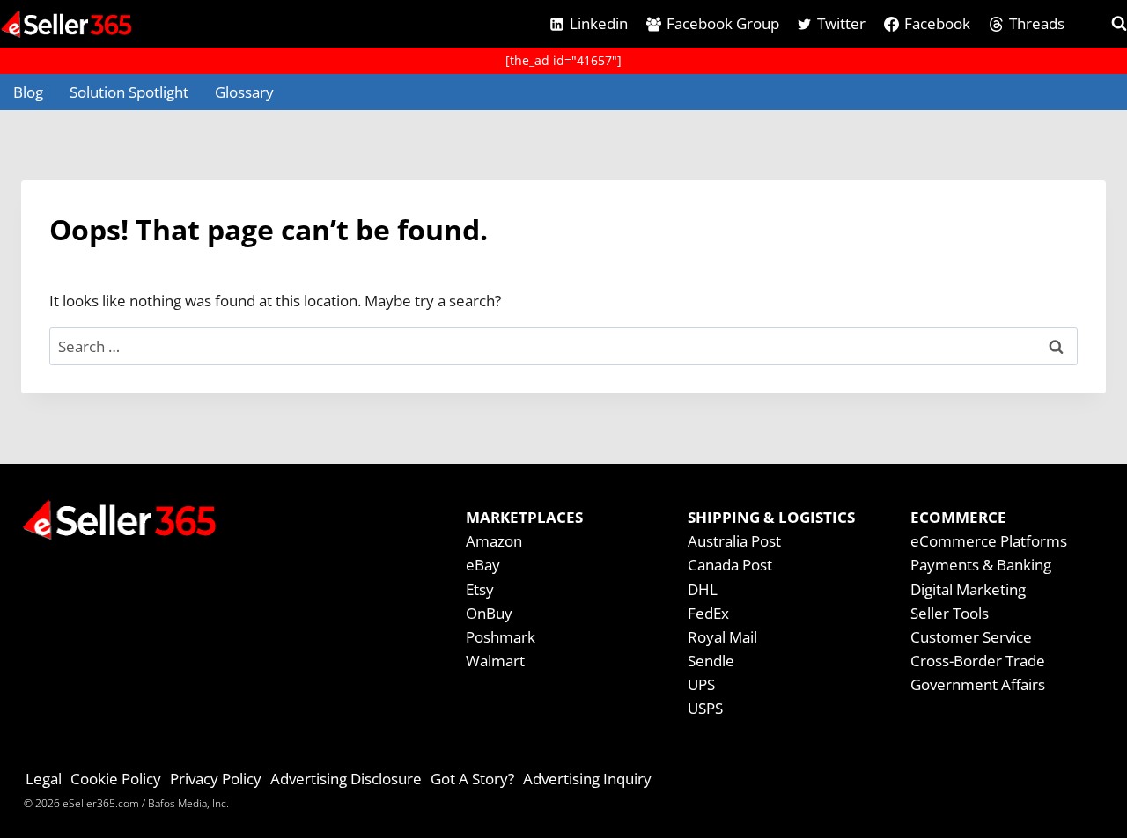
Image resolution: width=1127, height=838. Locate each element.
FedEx (708, 613)
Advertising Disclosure (346, 778)
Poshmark (500, 637)
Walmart (495, 661)
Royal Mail (722, 637)
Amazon (494, 541)
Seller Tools (949, 613)
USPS (705, 708)
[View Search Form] (1103, 24)
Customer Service (971, 637)
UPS (701, 684)
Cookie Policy (115, 778)
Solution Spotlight (129, 92)
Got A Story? (472, 778)
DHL (703, 589)
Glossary (244, 92)
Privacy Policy (215, 778)
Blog (28, 92)
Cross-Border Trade (977, 661)
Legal (44, 778)
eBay (483, 565)
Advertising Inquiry (587, 778)
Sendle (711, 661)
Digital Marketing (968, 589)
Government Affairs (977, 684)
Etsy (480, 589)
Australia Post (734, 541)
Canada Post (730, 565)
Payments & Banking (980, 565)
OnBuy (489, 613)
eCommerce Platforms (988, 541)
